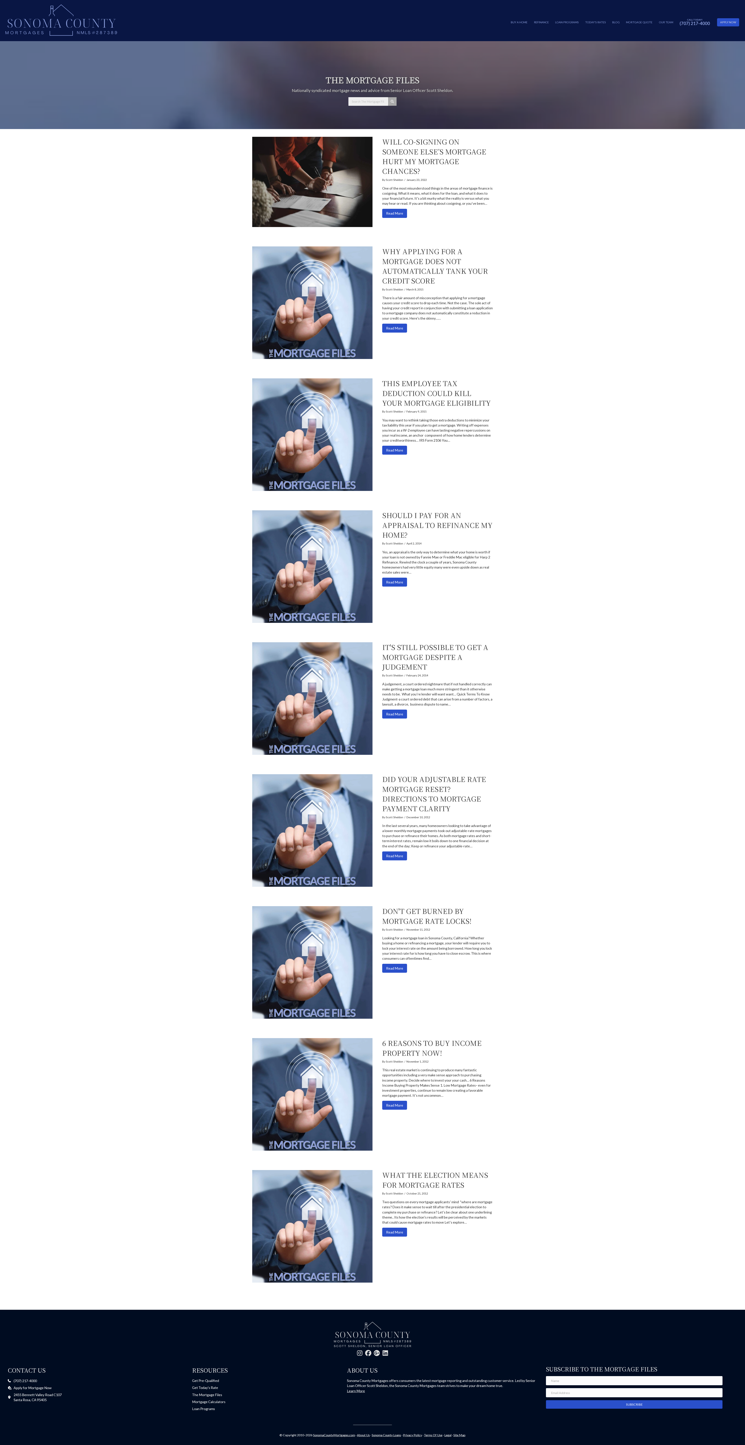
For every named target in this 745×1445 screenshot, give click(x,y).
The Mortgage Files (207, 1395)
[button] (359, 1353)
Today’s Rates (595, 22)
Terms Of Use (433, 1435)
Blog (616, 22)
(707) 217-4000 (695, 23)
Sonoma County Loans (386, 1435)
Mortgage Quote (639, 22)
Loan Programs (567, 22)
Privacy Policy (412, 1435)
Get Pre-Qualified (205, 1380)
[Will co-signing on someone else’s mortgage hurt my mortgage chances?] (312, 182)
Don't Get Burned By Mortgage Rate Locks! (426, 916)
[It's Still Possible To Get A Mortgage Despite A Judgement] (312, 698)
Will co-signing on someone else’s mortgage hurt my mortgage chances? (434, 156)
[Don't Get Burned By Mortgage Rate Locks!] (312, 962)
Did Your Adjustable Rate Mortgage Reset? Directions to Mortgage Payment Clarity (434, 793)
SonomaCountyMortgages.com (334, 1435)
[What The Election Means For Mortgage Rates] (312, 1226)
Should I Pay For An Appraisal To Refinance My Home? (437, 525)
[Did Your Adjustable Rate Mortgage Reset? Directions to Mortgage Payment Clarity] (312, 830)
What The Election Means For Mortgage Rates (435, 1179)
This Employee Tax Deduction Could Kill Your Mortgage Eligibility (436, 393)
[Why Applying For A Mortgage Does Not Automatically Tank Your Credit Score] (312, 302)
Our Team (666, 22)
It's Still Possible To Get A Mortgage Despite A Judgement (435, 657)
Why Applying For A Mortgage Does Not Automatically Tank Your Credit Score (435, 265)
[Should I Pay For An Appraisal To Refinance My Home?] (312, 566)
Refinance (541, 22)
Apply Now (728, 22)
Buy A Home (519, 22)
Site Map (459, 1435)
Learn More (356, 1391)
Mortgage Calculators (208, 1402)
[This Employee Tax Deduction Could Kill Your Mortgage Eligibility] (312, 434)
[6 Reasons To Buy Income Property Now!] (312, 1094)
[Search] (392, 101)
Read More (396, 213)
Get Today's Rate (205, 1387)
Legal (447, 1435)
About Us (363, 1435)
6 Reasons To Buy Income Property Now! (432, 1048)
